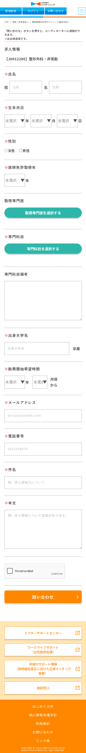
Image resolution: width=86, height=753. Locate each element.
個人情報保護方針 (43, 715)
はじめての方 (43, 706)
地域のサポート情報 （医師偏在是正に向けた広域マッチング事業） (43, 669)
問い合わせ (43, 597)
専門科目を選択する (43, 248)
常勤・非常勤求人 (20, 21)
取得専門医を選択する (43, 212)
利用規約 (43, 723)
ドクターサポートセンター (42, 633)
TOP (6, 21)
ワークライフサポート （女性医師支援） (42, 649)
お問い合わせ (43, 732)
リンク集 (43, 740)
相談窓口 (43, 687)
